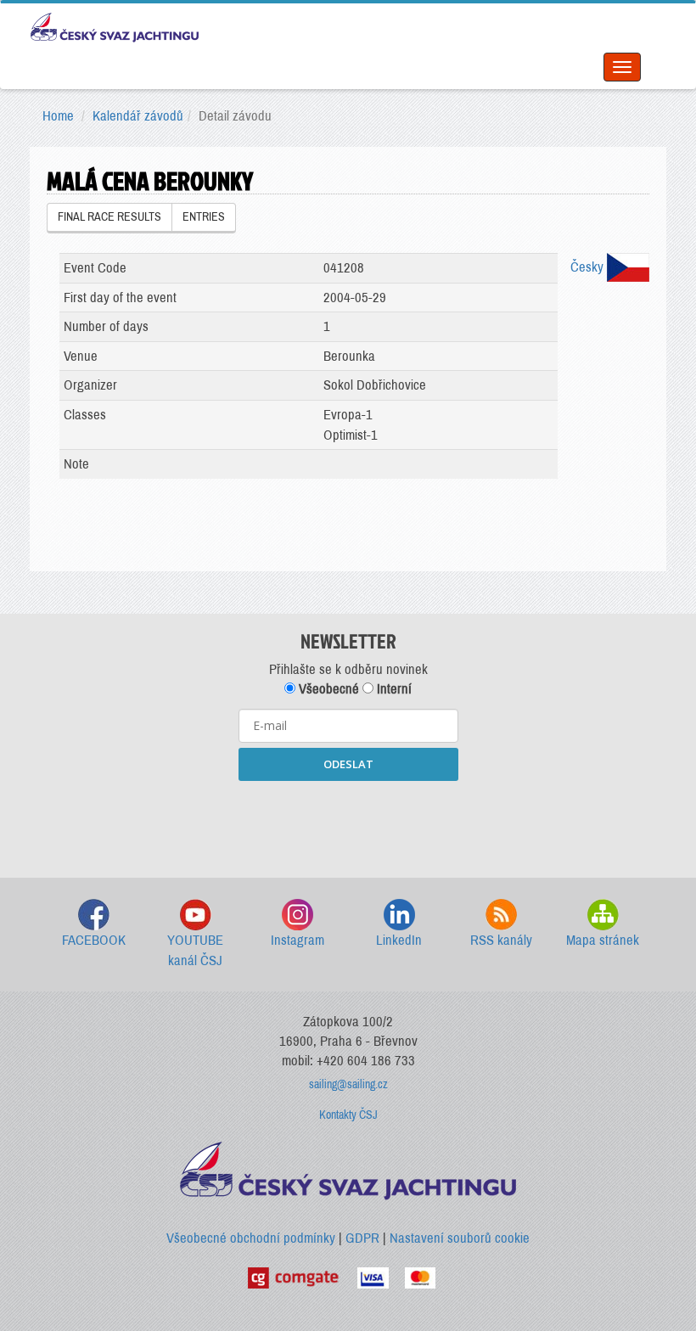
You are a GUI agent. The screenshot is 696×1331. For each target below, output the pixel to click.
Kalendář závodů (138, 116)
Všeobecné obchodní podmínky (250, 1238)
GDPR (362, 1238)
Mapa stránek (602, 940)
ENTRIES (203, 217)
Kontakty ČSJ (348, 1115)
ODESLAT (348, 764)
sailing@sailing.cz (348, 1084)
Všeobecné (327, 689)
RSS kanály (501, 940)
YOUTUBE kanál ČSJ (195, 950)
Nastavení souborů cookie (460, 1238)
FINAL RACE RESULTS (109, 217)
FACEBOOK (94, 940)
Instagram (297, 940)
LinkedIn (399, 940)
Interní (392, 689)
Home (58, 116)
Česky (588, 267)
